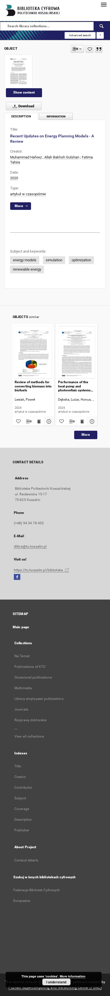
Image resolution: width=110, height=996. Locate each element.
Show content (24, 92)
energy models (24, 260)
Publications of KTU (29, 667)
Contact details (26, 860)
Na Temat (22, 656)
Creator (20, 777)
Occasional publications (33, 677)
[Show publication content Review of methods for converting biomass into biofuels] (39, 421)
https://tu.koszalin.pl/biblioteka (39, 570)
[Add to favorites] (89, 49)
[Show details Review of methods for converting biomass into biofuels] (48, 421)
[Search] (102, 26)
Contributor (23, 787)
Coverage (21, 809)
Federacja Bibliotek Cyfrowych (36, 890)
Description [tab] (21, 116)
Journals (21, 709)
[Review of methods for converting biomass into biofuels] (33, 352)
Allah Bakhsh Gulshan (61, 157)
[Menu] (103, 4)
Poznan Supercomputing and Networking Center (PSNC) (55, 988)
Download (25, 106)
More (86, 435)
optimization (81, 260)
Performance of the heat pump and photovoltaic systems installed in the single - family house (75, 386)
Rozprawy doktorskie (30, 720)
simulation (54, 260)
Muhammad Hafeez (26, 157)
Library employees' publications (38, 699)
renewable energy (27, 269)
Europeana (21, 901)
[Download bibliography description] (28, 421)
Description (23, 820)
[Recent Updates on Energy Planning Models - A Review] (18, 71)
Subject (20, 798)
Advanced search (80, 35)
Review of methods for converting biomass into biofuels (33, 386)
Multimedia (23, 688)
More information (72, 976)
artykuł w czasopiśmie (28, 194)
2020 (14, 178)
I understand (56, 981)
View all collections (29, 736)
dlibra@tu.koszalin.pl (30, 546)
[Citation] (98, 49)
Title (17, 766)
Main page (21, 627)
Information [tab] (56, 116)
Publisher (21, 830)
